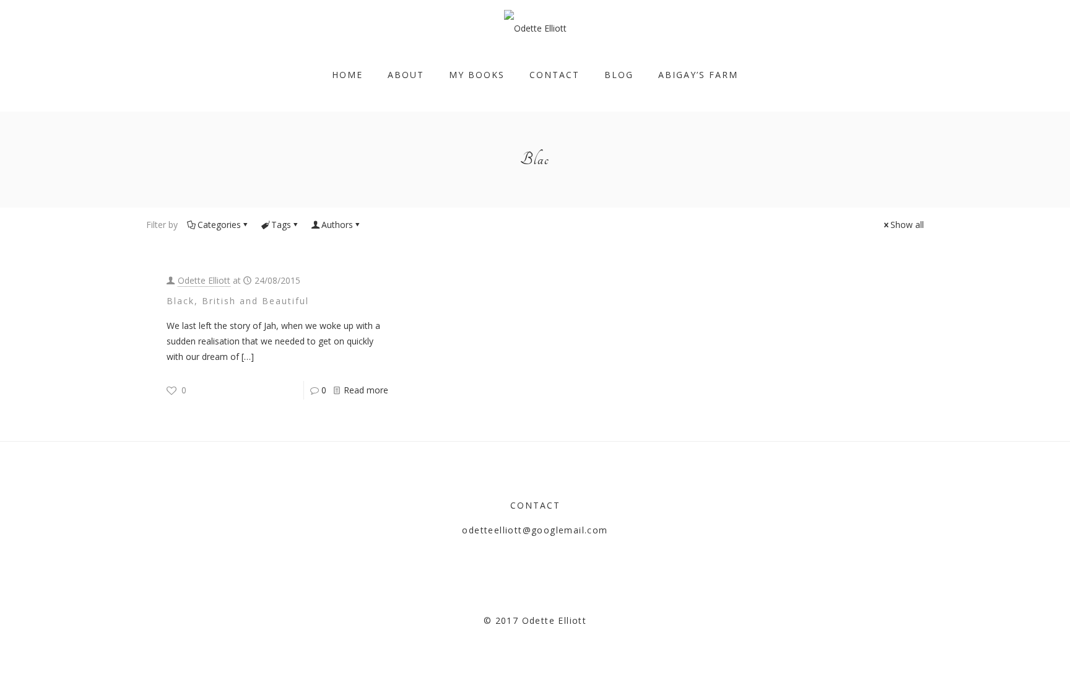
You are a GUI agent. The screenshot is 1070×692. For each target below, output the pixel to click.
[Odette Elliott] (535, 28)
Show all (907, 224)
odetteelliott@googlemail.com (534, 530)
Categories (219, 224)
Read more (366, 390)
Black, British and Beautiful (238, 301)
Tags (281, 224)
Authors (337, 224)
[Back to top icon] (1011, 667)
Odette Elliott (204, 280)
